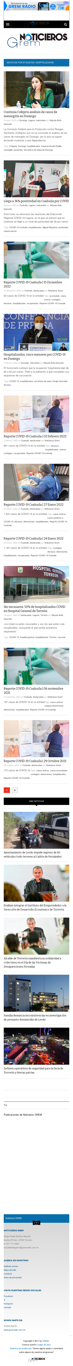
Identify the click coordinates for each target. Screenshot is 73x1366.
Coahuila (24, 205)
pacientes (18, 149)
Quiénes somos (11, 1266)
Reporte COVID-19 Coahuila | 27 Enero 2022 (33, 504)
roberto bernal (10, 230)
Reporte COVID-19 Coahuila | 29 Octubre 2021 (35, 761)
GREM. (45, 1340)
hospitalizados (33, 145)
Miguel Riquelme (49, 227)
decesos (8, 303)
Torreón (44, 614)
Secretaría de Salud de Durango (38, 149)
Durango (23, 120)
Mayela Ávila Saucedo (54, 362)
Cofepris (13, 145)
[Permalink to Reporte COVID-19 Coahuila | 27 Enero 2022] (36, 482)
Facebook (8, 1296)
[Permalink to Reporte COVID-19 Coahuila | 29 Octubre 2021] (36, 738)
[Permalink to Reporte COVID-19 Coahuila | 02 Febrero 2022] (36, 414)
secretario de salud (42, 381)
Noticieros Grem (55, 290)
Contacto (8, 1273)
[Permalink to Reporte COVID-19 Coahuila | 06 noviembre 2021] (36, 666)
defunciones (28, 521)
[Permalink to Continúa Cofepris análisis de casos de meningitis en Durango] (36, 89)
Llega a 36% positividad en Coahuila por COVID (36, 201)
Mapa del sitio (10, 1269)
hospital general (27, 637)
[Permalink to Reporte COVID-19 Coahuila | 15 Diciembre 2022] (36, 260)
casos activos (59, 513)
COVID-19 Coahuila (18, 227)
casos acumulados (58, 770)
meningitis (8, 149)
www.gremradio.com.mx (15, 1329)
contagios (56, 299)
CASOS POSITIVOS (54, 705)
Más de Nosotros (36, 1223)
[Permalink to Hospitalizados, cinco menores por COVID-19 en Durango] (36, 332)
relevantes (41, 120)
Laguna (31, 120)
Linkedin (7, 1307)
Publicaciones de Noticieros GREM (23, 1114)
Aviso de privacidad (13, 1277)
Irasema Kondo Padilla (51, 145)
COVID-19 (14, 381)
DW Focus (36, 24)
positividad (63, 227)
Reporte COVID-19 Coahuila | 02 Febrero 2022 (35, 436)
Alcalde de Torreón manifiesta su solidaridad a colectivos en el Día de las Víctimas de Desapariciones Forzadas (32, 962)
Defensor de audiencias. (21, 1348)
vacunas (62, 637)
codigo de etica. (44, 1344)
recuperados (32, 303)
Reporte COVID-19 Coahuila (52, 303)
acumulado (55, 295)
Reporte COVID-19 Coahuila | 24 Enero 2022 (33, 538)
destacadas (38, 290)
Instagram (8, 1303)
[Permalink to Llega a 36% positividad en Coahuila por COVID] (36, 178)
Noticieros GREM (37, 40)
